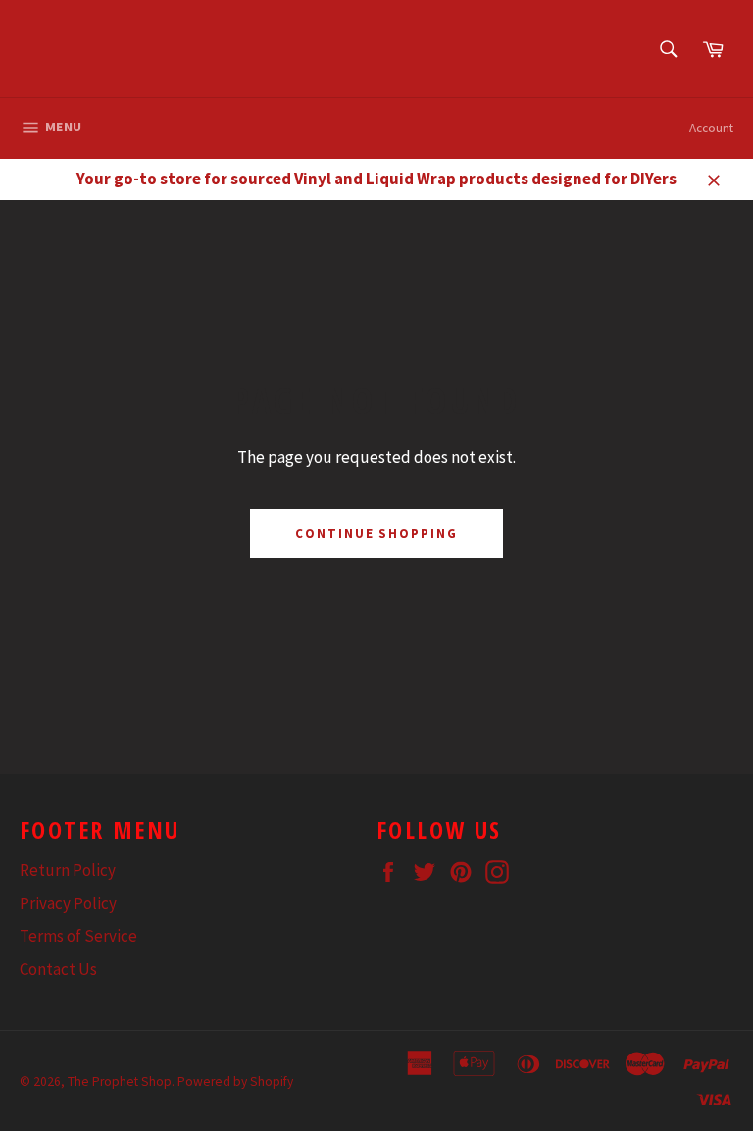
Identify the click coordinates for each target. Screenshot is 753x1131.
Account (711, 128)
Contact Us (58, 969)
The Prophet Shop (120, 1081)
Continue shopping (376, 533)
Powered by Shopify (235, 1081)
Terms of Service (78, 936)
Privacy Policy (68, 903)
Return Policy (68, 870)
